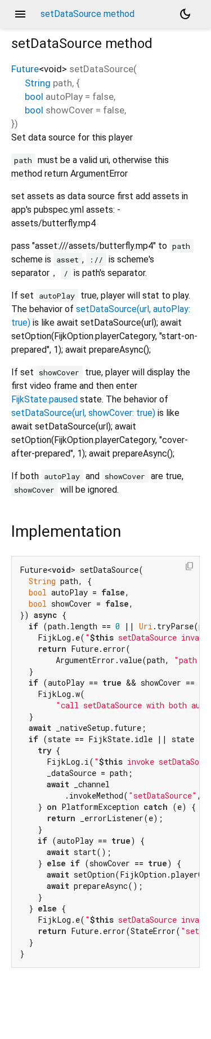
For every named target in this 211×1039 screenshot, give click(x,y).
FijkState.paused (44, 399)
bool (34, 96)
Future (25, 68)
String (38, 83)
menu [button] (20, 14)
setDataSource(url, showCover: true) (83, 412)
